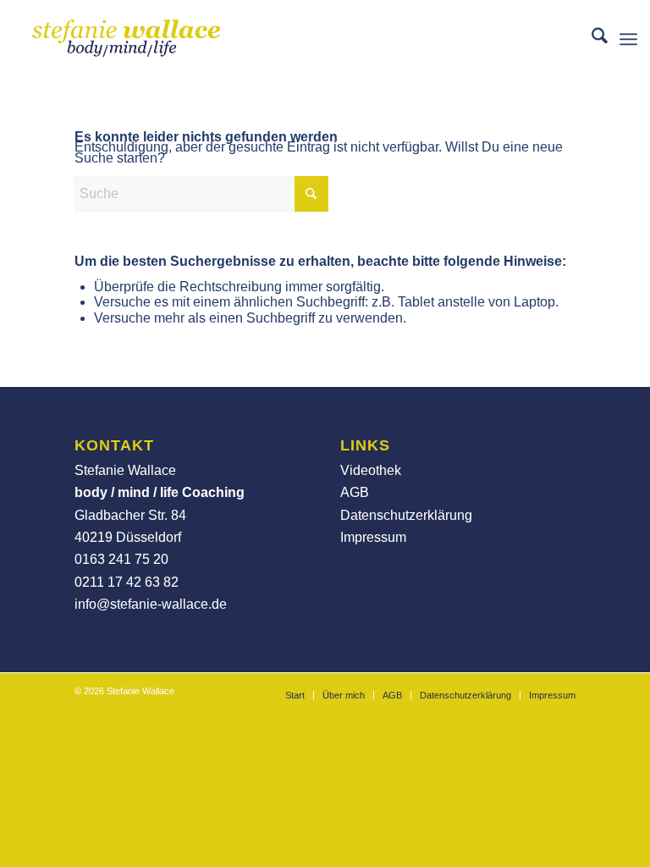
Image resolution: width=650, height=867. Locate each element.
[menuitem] (591, 39)
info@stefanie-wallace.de (150, 604)
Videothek (370, 470)
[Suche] (591, 39)
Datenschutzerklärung (406, 515)
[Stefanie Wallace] (126, 39)
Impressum (373, 537)
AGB (354, 492)
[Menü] (628, 39)
